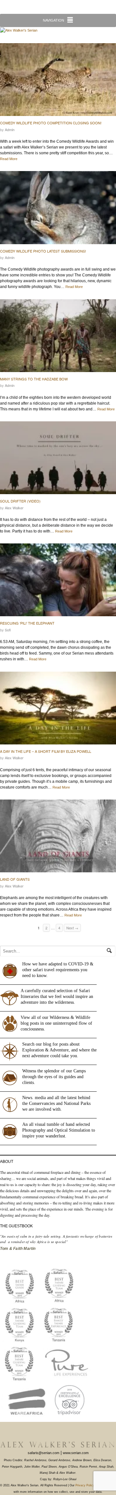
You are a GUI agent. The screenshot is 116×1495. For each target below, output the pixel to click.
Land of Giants (15, 879)
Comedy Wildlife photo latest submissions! (43, 251)
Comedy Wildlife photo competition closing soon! (51, 122)
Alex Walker (14, 507)
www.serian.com (76, 1453)
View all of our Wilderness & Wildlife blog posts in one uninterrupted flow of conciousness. (56, 1023)
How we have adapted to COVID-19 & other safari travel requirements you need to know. (57, 970)
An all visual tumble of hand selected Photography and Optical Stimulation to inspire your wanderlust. (58, 1130)
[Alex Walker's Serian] (18, 30)
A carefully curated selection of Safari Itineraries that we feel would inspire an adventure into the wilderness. (57, 996)
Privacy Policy (84, 1485)
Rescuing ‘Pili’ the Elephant (27, 623)
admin (10, 129)
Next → (72, 927)
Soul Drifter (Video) (20, 500)
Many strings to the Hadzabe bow (34, 378)
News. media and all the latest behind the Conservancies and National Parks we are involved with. (56, 1103)
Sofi (8, 629)
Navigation (53, 20)
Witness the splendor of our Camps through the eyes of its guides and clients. (54, 1077)
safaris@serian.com (43, 1453)
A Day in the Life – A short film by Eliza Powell (45, 751)
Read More (8, 159)
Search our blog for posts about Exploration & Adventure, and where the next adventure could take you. (59, 1050)
